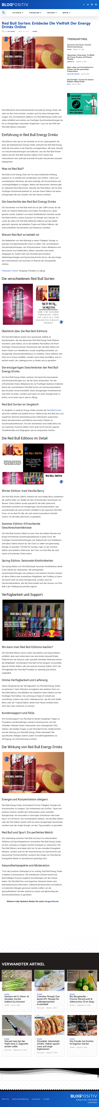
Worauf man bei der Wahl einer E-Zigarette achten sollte (16, 1044)
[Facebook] (83, 4)
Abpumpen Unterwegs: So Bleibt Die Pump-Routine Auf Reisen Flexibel (80, 57)
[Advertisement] (33, 90)
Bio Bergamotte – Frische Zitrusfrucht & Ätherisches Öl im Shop (82, 999)
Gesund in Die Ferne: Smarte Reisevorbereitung (79, 46)
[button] (3, 13)
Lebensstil (70, 61)
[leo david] (3, 31)
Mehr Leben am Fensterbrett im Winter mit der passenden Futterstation (80, 69)
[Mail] (87, 4)
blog (69, 84)
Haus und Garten (73, 74)
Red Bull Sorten (54, 410)
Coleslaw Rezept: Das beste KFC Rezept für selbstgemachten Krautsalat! (48, 1000)
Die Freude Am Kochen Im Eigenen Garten (82, 1042)
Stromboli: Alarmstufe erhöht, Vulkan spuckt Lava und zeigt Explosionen (48, 1045)
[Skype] (91, 4)
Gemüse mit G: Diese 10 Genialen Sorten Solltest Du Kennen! (16, 999)
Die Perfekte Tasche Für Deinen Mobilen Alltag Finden (80, 80)
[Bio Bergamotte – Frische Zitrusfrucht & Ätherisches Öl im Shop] (82, 980)
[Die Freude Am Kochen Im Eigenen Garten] (82, 1025)
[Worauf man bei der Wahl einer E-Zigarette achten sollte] (17, 1025)
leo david (11, 31)
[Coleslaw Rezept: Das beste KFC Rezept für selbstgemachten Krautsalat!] (49, 980)
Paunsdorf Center (10, 270)
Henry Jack (40, 1008)
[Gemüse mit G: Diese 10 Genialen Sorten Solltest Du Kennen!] (17, 980)
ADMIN (6, 1005)
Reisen (69, 49)
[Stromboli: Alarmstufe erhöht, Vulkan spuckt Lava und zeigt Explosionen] (49, 1025)
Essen (35, 31)
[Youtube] (95, 4)
